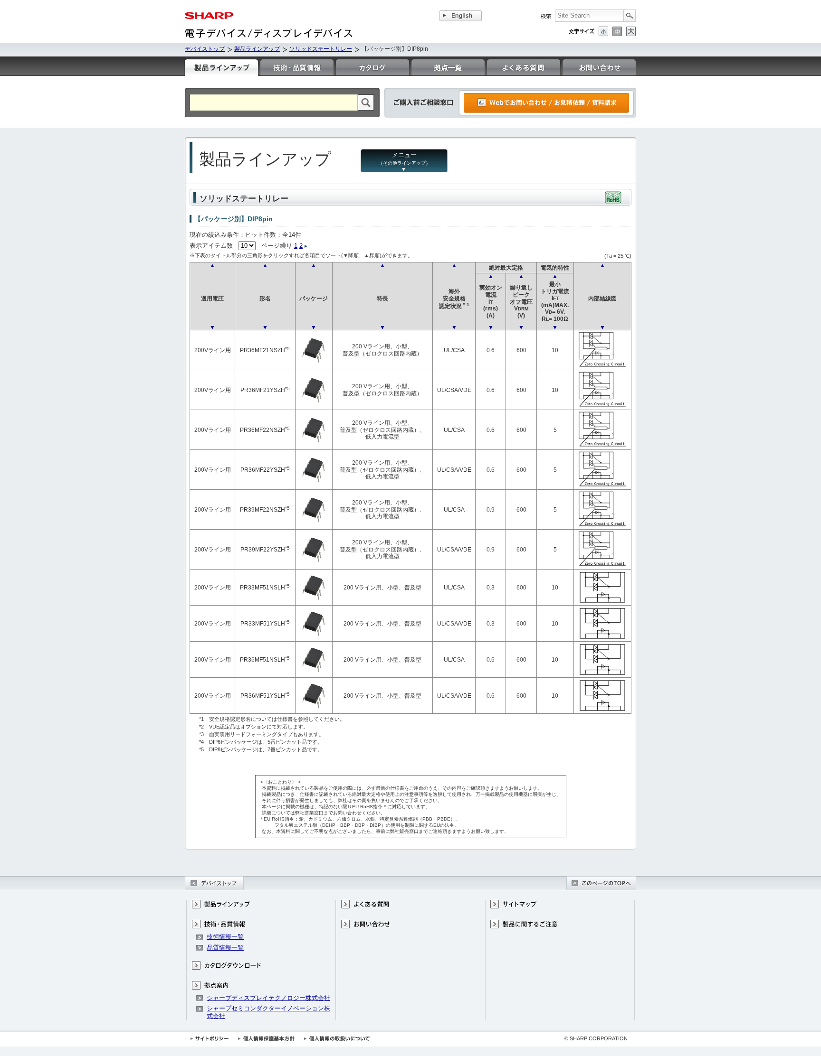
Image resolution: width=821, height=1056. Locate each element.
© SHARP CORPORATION (596, 1038)
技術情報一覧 (225, 936)
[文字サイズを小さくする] (603, 31)
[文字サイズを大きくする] (631, 31)
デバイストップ (205, 49)
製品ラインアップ (257, 49)
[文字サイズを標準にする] (617, 31)
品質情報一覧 (225, 947)
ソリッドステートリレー (320, 49)
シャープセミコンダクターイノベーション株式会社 (268, 1012)
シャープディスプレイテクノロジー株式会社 (268, 997)
